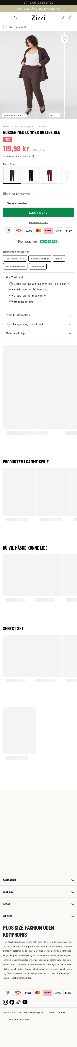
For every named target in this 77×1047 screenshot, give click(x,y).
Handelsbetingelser (34, 1012)
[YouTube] (25, 1001)
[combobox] (38, 27)
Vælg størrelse (17, 203)
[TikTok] (18, 1001)
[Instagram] (5, 1001)
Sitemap (62, 1012)
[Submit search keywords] (5, 27)
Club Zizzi (8, 891)
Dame (6, 126)
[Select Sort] (31, 175)
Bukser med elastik (15, 266)
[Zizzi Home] (38, 17)
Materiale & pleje (15, 333)
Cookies (51, 1012)
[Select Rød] (49, 175)
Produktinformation (18, 314)
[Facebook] (11, 1001)
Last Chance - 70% (15, 258)
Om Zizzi (7, 915)
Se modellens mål (12, 115)
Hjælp (6, 903)
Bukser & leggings (40, 258)
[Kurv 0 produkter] (71, 17)
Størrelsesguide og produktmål (24, 324)
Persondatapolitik (12, 1012)
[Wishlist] (65, 39)
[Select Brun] (12, 175)
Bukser (42, 126)
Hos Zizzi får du (15, 277)
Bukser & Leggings (24, 126)
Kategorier (9, 879)
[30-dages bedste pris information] (33, 156)
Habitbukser (38, 266)
